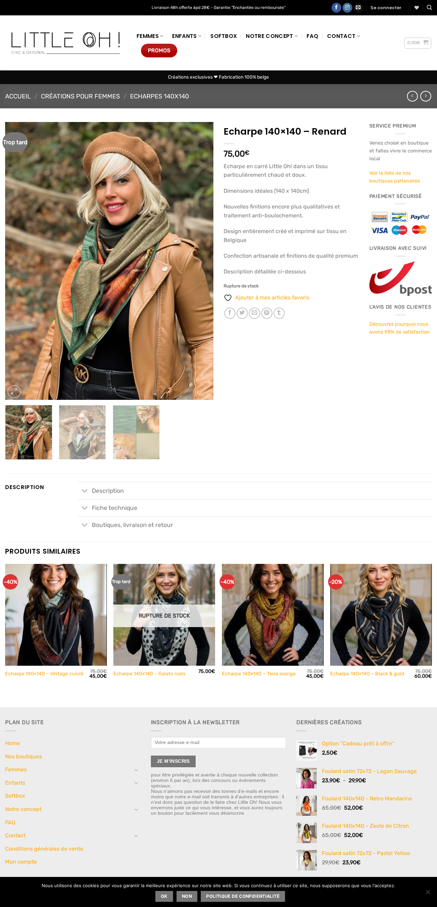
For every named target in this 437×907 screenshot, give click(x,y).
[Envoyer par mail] (254, 313)
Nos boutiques (23, 756)
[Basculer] (84, 491)
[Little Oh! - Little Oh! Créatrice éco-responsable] (65, 43)
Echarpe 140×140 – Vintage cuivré (44, 674)
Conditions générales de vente (44, 848)
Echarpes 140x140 (159, 96)
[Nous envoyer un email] (358, 8)
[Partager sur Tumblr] (279, 313)
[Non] (428, 894)
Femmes (148, 36)
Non (187, 896)
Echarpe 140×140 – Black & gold (367, 674)
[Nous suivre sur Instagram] (347, 8)
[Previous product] (425, 96)
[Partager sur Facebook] (230, 313)
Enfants (184, 36)
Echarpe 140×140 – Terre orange (259, 674)
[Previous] (18, 261)
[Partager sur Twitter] (242, 313)
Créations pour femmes (80, 96)
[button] (385, 7)
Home (12, 743)
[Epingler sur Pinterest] (266, 313)
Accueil (18, 96)
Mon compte (21, 861)
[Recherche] (429, 7)
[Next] (201, 261)
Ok (164, 896)
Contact (341, 36)
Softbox (223, 36)
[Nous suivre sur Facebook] (336, 8)
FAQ (312, 36)
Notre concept (269, 36)
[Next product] (412, 96)
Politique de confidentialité (243, 896)
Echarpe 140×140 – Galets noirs (149, 674)
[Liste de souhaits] (416, 7)
